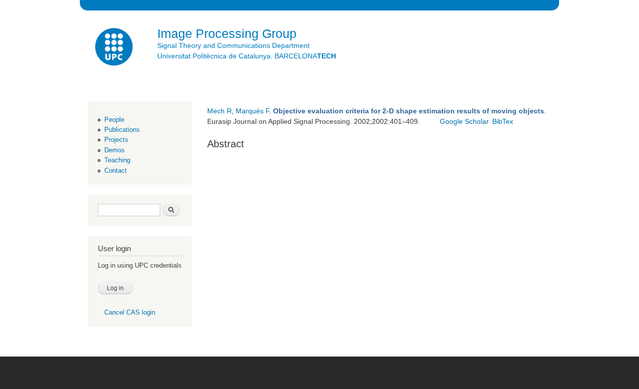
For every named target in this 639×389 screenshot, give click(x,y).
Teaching (117, 160)
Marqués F (252, 111)
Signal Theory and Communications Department (233, 45)
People (114, 119)
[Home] (115, 48)
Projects (116, 139)
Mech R (219, 111)
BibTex (502, 121)
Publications (122, 129)
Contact (115, 170)
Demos (114, 150)
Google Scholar (464, 121)
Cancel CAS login (129, 312)
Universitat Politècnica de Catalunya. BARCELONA (246, 56)
